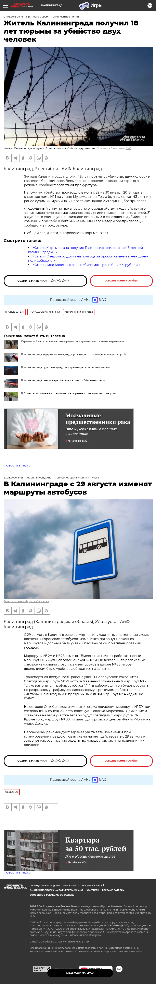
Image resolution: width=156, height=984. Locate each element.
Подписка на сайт (93, 885)
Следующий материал (80, 973)
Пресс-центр (71, 885)
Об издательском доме (45, 885)
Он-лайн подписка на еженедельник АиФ (56, 890)
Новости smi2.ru (17, 465)
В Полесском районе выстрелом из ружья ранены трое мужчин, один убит (68, 393)
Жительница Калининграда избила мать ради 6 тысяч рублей (85, 265)
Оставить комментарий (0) (121, 280)
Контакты (93, 890)
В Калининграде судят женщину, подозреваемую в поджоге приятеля (65, 367)
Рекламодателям (113, 890)
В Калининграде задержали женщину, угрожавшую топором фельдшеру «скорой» (73, 354)
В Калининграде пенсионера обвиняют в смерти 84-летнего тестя (63, 380)
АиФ (128, 148)
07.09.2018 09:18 (13, 16)
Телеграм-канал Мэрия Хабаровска (26, 601)
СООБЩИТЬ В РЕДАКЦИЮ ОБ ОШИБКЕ (52, 895)
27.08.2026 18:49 (13, 477)
